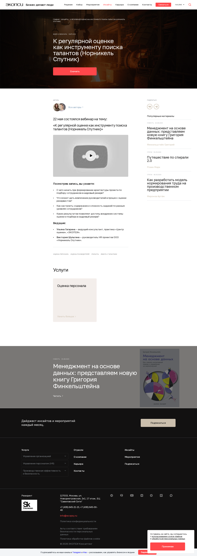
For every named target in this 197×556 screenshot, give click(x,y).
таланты (95, 254)
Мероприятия (92, 4)
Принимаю (168, 546)
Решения (68, 4)
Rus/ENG (178, 4)
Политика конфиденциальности (78, 521)
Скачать (75, 71)
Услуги (25, 449)
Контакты (147, 4)
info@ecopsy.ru (68, 515)
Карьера (119, 4)
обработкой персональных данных (168, 538)
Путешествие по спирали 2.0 (167, 159)
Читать (57, 396)
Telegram (76, 552)
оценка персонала (61, 254)
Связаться (163, 4)
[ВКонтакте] (149, 106)
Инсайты (107, 4)
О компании (132, 4)
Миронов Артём (156, 196)
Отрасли (78, 449)
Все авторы (74, 107)
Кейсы (79, 4)
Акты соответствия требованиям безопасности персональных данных (78, 531)
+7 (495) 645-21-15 (69, 507)
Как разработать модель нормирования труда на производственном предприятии (167, 184)
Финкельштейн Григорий (160, 144)
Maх (85, 552)
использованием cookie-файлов (167, 536)
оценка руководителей (80, 254)
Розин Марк (153, 167)
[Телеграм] (156, 106)
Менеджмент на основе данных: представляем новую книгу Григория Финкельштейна (166, 133)
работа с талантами (109, 254)
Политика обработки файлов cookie (80, 538)
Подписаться (158, 422)
